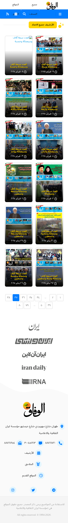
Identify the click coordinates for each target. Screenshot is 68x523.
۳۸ (8, 298)
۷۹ (27, 305)
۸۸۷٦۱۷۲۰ (50, 443)
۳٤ (38, 298)
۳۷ (16, 298)
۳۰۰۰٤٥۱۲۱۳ (30, 443)
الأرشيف (29, 453)
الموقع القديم (29, 475)
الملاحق (29, 464)
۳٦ (23, 298)
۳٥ (30, 298)
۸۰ (20, 305)
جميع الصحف (33, 9)
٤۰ (42, 305)
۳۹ (49, 305)
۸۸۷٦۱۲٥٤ (9, 443)
